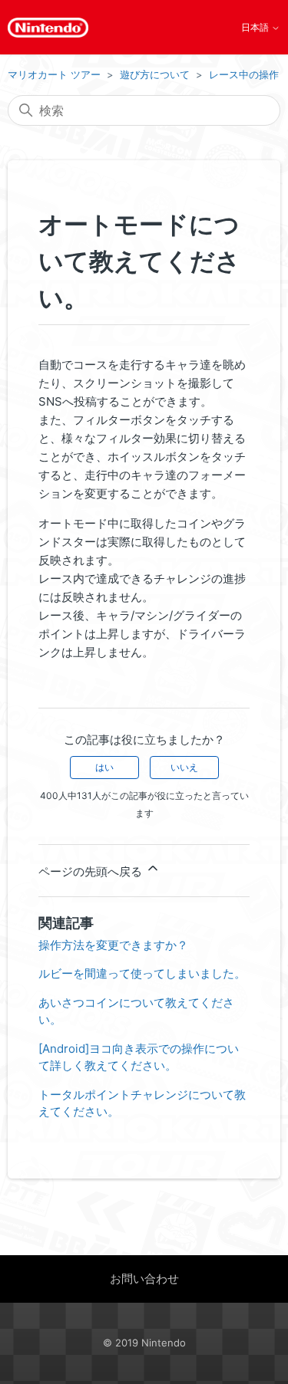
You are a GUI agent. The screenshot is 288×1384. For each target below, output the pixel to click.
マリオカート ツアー (54, 74)
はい (104, 767)
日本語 (256, 27)
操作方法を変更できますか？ (113, 945)
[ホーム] (48, 28)
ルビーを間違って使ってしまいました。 (142, 973)
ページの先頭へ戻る (91, 871)
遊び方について (155, 74)
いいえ (184, 767)
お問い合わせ (144, 1278)
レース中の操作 (244, 74)
